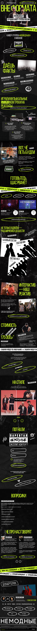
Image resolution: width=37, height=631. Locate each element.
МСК (5, 604)
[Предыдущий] (14, 420)
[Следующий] (22, 420)
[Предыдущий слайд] (17, 561)
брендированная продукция (27, 604)
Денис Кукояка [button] (9, 537)
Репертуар (9, 604)
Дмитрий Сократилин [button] (28, 537)
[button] (2, 3)
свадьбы (5, 503)
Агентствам (18, 604)
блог (34, 604)
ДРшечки (18, 503)
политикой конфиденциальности (18, 461)
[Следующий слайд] (20, 561)
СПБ (3, 604)
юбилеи (21, 503)
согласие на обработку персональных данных (18, 459)
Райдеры (13, 604)
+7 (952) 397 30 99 (31, 600)
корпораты (14, 503)
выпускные (10, 503)
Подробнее (3, 629)
